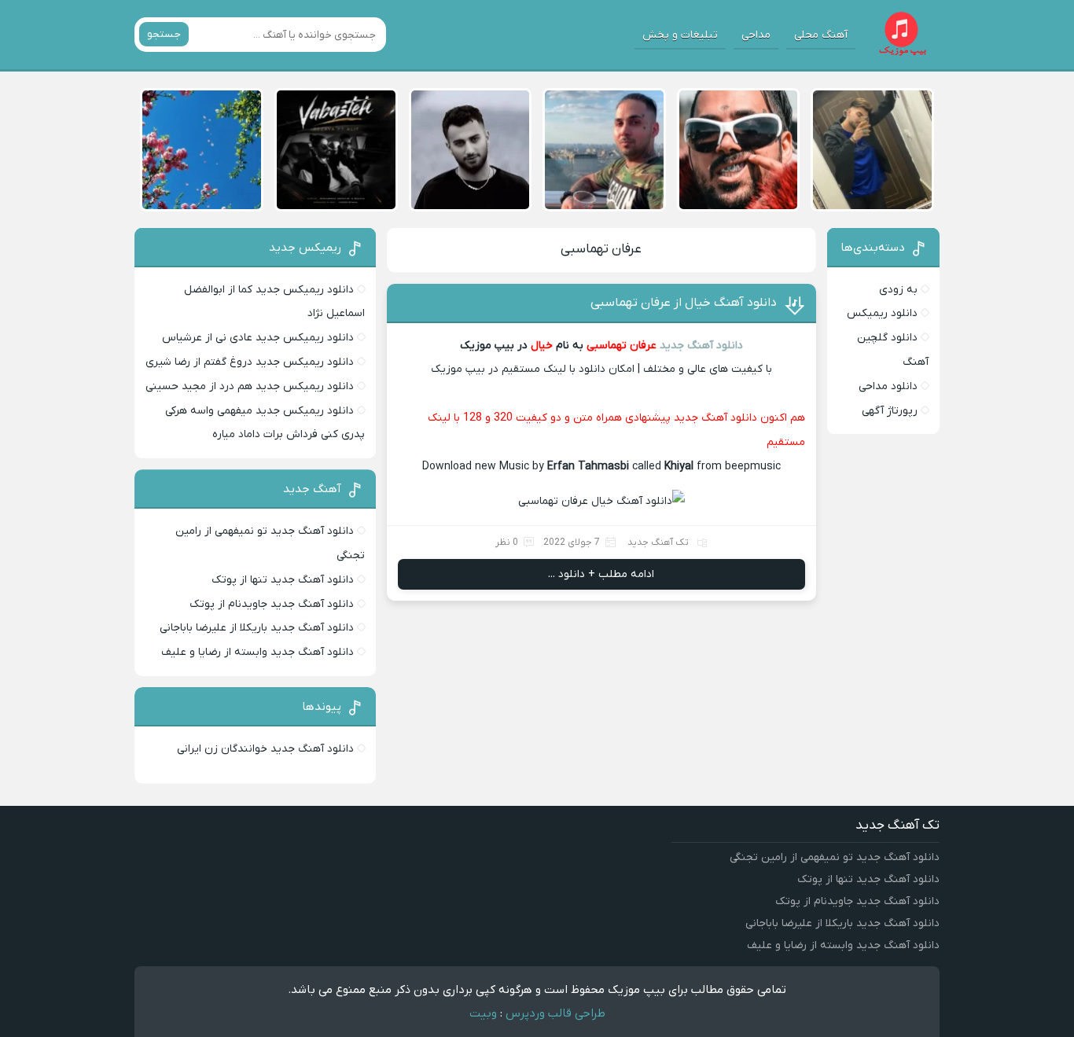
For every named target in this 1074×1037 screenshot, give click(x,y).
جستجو (164, 34)
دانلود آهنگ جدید (701, 345)
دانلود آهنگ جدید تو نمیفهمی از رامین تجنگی (835, 857)
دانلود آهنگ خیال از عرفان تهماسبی (683, 303)
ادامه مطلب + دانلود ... (601, 574)
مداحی (756, 35)
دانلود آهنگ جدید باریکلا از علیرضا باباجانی (257, 627)
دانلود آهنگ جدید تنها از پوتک (282, 579)
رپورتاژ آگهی (890, 410)
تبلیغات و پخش (680, 35)
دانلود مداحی (888, 386)
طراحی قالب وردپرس (555, 1013)
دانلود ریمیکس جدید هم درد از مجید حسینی (249, 386)
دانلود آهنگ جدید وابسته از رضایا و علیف (257, 652)
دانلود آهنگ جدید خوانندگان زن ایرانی (265, 748)
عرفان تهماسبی (601, 249)
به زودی (898, 289)
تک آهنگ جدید (658, 542)
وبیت (483, 1013)
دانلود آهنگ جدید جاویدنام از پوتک (271, 604)
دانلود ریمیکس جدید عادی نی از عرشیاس (258, 337)
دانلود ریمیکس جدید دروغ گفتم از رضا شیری (249, 362)
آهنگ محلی (821, 35)
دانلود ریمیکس (882, 313)
